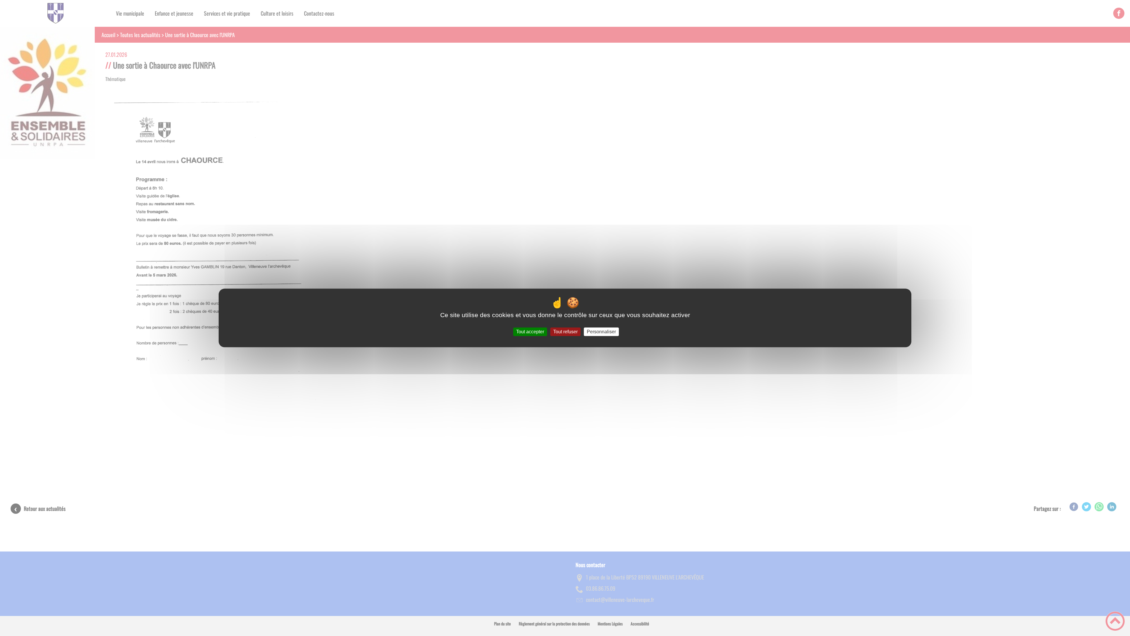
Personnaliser (601, 331)
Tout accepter (530, 331)
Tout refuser (565, 331)
